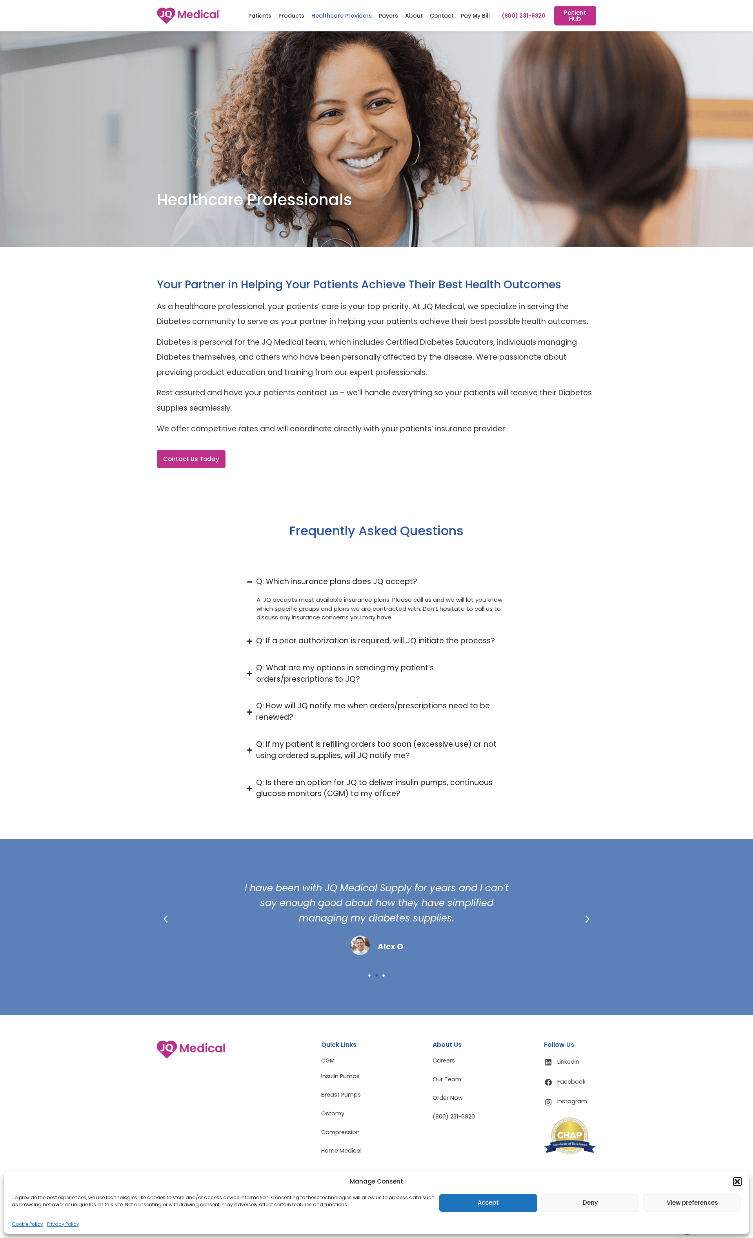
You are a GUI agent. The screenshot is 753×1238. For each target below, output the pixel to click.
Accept (488, 1202)
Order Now (448, 1098)
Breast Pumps (341, 1095)
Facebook (571, 1082)
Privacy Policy (63, 1224)
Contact (442, 16)
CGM (328, 1060)
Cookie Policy (27, 1224)
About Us (447, 1044)
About (414, 16)
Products (291, 16)
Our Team (447, 1079)
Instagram (572, 1101)
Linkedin (568, 1062)
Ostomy (332, 1113)
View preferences (692, 1202)
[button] (737, 1182)
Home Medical (341, 1151)
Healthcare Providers (341, 16)
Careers (444, 1060)
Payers (388, 16)
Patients (259, 16)
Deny (590, 1202)
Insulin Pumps (340, 1076)
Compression (340, 1132)
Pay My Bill (475, 16)
